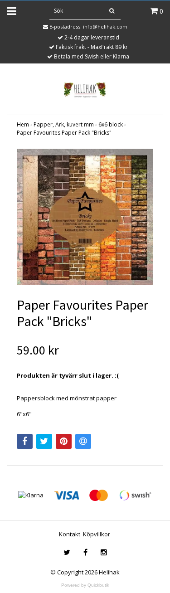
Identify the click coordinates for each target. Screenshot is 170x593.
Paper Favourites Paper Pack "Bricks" (64, 132)
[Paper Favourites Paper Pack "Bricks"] (85, 217)
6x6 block (110, 124)
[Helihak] (85, 90)
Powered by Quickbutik (85, 585)
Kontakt (69, 534)
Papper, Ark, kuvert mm (64, 124)
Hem (23, 124)
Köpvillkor (96, 534)
